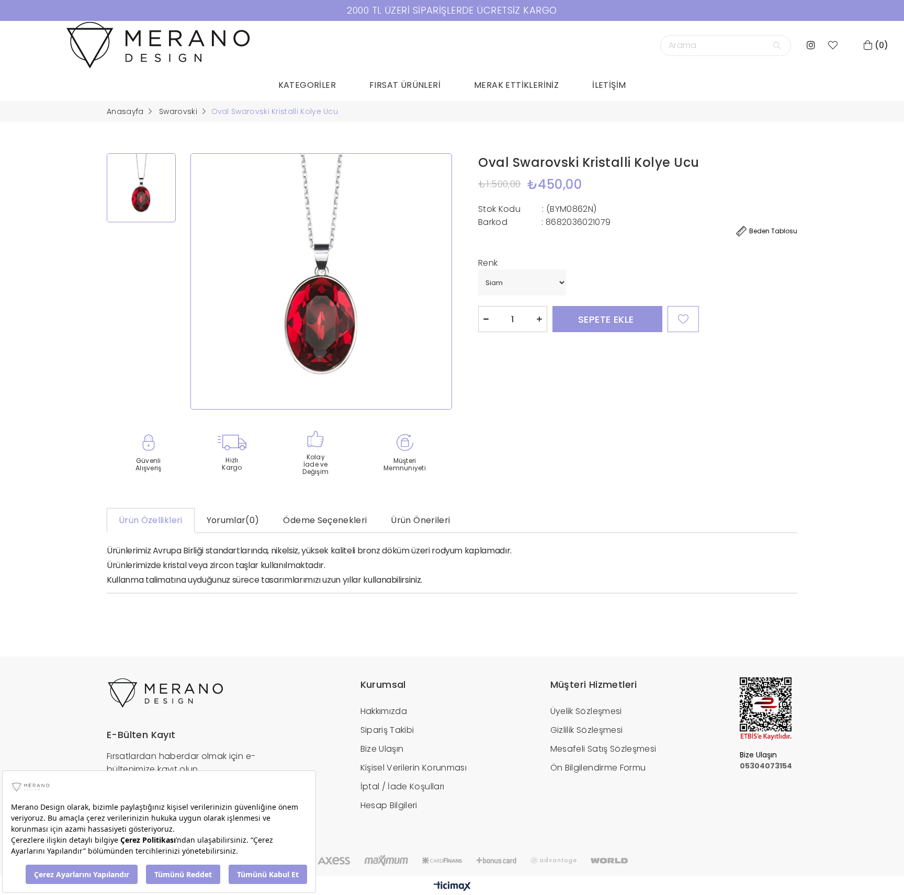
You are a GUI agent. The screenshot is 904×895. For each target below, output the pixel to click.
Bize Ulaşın (382, 749)
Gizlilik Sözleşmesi (586, 730)
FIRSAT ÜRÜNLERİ (404, 85)
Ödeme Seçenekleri (325, 520)
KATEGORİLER (307, 85)
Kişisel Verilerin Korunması (413, 768)
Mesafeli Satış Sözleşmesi (603, 749)
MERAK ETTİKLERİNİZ (516, 85)
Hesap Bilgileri (388, 805)
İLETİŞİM (609, 85)
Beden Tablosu (773, 230)
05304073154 (766, 766)
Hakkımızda (384, 711)
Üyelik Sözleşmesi (586, 711)
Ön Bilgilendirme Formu (598, 768)
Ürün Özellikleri (151, 520)
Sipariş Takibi (387, 730)
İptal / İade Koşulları (402, 786)
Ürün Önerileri (420, 520)
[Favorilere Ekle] (683, 319)
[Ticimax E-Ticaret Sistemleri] (452, 886)
